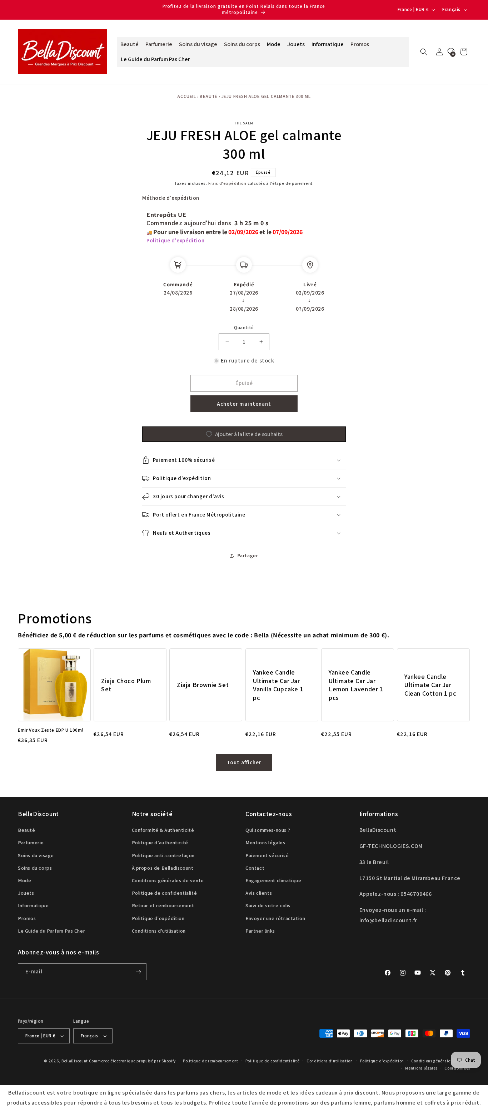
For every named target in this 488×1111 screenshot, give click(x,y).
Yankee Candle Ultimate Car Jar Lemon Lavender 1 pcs (356, 684)
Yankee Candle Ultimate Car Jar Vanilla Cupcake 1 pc (278, 684)
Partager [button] (247, 555)
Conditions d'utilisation (159, 931)
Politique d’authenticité (160, 842)
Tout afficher (244, 762)
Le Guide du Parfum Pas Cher (51, 931)
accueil (186, 96)
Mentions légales (265, 842)
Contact (254, 868)
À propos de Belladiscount (163, 868)
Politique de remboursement (210, 1060)
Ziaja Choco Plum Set (126, 684)
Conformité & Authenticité (163, 830)
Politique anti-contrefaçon (163, 855)
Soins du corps (35, 868)
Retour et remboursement (163, 905)
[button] (424, 52)
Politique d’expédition (382, 1060)
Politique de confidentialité (164, 893)
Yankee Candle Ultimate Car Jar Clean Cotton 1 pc (430, 684)
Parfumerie (31, 842)
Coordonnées (457, 1068)
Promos (27, 918)
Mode (24, 880)
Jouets (26, 893)
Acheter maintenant (244, 403)
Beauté (209, 96)
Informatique (33, 905)
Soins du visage (36, 855)
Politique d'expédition (175, 240)
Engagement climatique (273, 880)
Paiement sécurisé (267, 855)
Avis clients (258, 893)
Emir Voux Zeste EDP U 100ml (50, 730)
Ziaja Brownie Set (203, 685)
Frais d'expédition (227, 183)
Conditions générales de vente (168, 880)
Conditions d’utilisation (330, 1060)
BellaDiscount (74, 1060)
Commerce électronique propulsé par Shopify (132, 1060)
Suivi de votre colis (267, 905)
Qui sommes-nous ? (267, 830)
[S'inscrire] (138, 971)
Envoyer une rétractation (275, 918)
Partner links (260, 931)
